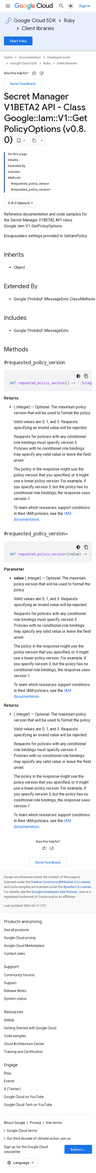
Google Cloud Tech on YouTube (28, 1105)
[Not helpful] (41, 73)
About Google (14, 1123)
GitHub (9, 1020)
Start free (18, 41)
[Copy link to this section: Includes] (31, 318)
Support (10, 983)
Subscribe (78, 1149)
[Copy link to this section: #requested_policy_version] (70, 363)
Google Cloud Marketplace (24, 946)
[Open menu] (8, 6)
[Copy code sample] (86, 376)
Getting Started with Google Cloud (30, 1028)
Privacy (35, 1123)
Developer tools (58, 57)
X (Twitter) (12, 1089)
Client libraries (38, 28)
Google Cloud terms (22, 1131)
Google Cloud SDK (35, 21)
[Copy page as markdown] (34, 140)
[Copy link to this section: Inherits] (29, 255)
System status (15, 999)
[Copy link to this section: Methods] (35, 350)
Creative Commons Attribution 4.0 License (60, 882)
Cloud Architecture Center (24, 1044)
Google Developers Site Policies (54, 892)
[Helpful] (34, 73)
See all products (16, 930)
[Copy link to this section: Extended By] (42, 287)
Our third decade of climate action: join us (39, 1138)
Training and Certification (23, 1052)
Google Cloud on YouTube (24, 1097)
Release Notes (15, 991)
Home (8, 57)
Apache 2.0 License (77, 887)
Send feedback (23, 83)
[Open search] (61, 6)
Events (9, 1081)
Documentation (30, 57)
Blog (7, 1073)
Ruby (69, 21)
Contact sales (14, 954)
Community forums (19, 975)
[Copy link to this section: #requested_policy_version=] (73, 534)
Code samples (15, 1036)
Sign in (84, 6)
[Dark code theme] (78, 376)
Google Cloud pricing (19, 938)
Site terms (54, 1123)
